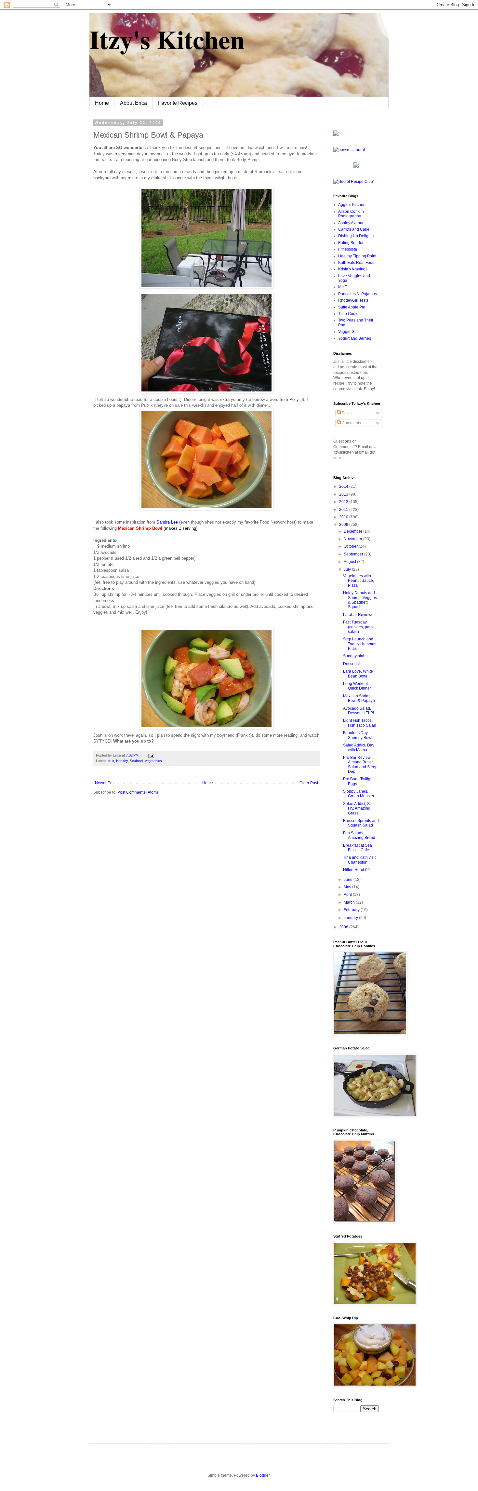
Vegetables (153, 761)
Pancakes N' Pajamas (357, 294)
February (352, 910)
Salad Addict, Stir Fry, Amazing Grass (358, 808)
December (353, 531)
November (353, 539)
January (351, 917)
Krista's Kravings (352, 269)
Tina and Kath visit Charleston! (359, 859)
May (348, 887)
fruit (111, 761)
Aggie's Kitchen (351, 204)
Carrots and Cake (353, 229)
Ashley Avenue (351, 223)
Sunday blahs (355, 656)
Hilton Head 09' (356, 870)
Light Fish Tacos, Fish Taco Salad (359, 722)
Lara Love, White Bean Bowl (358, 673)
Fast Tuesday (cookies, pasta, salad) (359, 627)
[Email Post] (150, 755)
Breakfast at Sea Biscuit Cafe (357, 847)
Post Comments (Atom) (137, 792)
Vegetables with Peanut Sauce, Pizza (358, 581)
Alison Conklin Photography (351, 213)
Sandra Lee (167, 522)
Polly (294, 399)
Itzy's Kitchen (167, 39)
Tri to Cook (347, 313)
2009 (344, 524)
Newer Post (105, 783)
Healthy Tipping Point (357, 256)
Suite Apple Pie (351, 307)
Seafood (136, 761)
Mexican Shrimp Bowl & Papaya (359, 698)
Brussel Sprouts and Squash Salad (361, 823)
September (354, 554)
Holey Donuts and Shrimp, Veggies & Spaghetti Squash (360, 600)
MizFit (343, 287)
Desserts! (351, 664)
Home (102, 103)
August (350, 561)
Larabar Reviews (358, 614)
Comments (351, 423)
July (348, 569)
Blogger (263, 1475)
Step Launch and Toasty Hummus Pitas (359, 644)
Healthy (122, 761)
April (348, 894)
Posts (346, 413)
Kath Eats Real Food (356, 262)
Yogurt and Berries (354, 338)
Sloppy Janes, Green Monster (358, 793)
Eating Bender (351, 242)
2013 (344, 494)
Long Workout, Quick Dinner (357, 686)
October (351, 546)
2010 (344, 517)
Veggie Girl (348, 331)
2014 (344, 486)
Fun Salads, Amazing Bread (359, 835)
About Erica (133, 103)
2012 (344, 501)
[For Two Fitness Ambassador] (336, 134)
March (350, 902)
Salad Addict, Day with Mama (358, 747)
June (348, 879)
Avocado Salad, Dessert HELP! (358, 710)
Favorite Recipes (177, 103)
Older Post (308, 783)
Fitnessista (347, 249)
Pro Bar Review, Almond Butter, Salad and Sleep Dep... (360, 764)
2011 (344, 509)
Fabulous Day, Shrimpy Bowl (357, 735)
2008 (344, 927)
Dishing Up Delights (356, 236)
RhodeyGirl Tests (353, 300)
